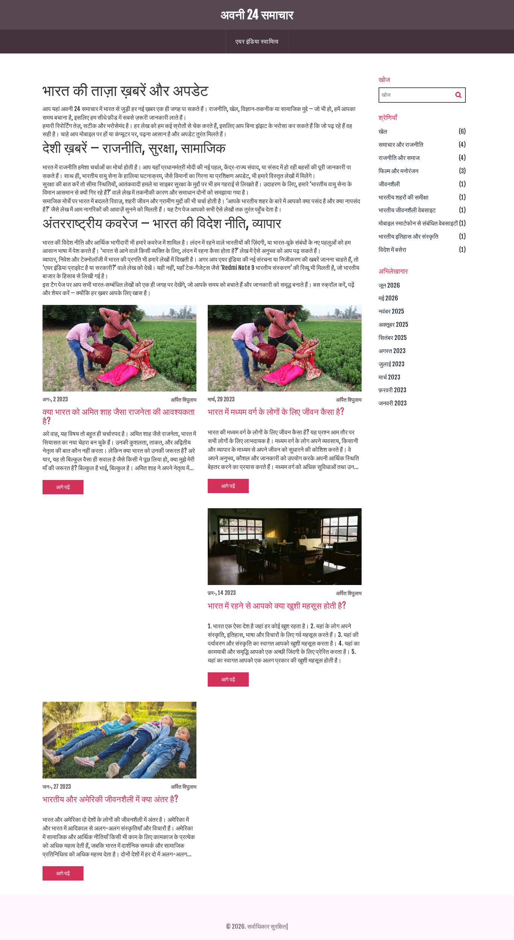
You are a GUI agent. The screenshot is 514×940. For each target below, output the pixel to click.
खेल (383, 131)
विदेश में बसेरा (392, 249)
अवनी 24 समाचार (257, 14)
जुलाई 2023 (392, 364)
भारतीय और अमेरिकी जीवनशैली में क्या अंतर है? (110, 799)
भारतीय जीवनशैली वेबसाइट (407, 210)
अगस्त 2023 (392, 351)
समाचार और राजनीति (401, 144)
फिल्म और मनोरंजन (398, 171)
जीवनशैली (389, 184)
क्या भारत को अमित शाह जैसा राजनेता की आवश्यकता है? (119, 416)
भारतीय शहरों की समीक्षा (404, 197)
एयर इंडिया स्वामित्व (257, 41)
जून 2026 (389, 285)
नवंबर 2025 (391, 311)
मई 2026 (388, 298)
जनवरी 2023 (393, 403)
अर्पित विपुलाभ (183, 399)
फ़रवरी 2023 (392, 390)
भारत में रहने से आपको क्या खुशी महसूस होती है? (277, 605)
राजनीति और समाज (399, 157)
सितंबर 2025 (393, 337)
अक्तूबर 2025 (393, 324)
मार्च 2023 (389, 377)
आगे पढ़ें (63, 487)
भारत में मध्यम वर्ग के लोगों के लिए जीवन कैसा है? (276, 411)
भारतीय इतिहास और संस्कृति (408, 236)
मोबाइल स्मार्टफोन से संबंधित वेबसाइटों (418, 223)
